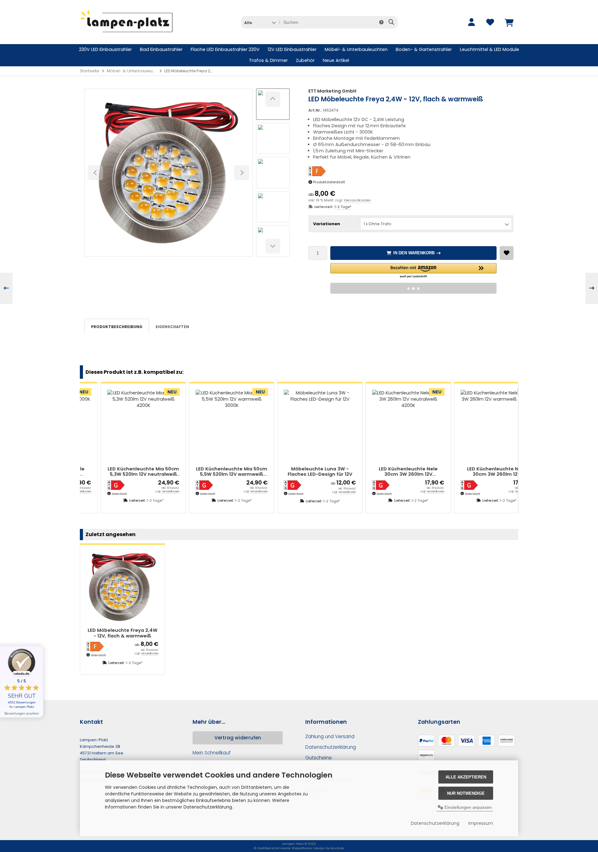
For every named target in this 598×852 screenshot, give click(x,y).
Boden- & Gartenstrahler (424, 49)
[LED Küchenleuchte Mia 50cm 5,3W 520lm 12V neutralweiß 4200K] (123, 426)
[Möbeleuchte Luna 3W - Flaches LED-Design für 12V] (299, 426)
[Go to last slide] (272, 99)
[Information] (381, 22)
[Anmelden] (471, 22)
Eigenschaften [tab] (172, 326)
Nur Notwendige (466, 793)
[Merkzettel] (490, 22)
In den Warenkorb (413, 253)
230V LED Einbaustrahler (105, 49)
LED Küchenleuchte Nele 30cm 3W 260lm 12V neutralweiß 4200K (387, 471)
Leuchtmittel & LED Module (489, 49)
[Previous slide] (90, 608)
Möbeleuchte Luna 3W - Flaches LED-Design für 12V (299, 471)
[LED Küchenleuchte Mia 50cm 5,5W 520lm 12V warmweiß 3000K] (211, 426)
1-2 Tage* (342, 206)
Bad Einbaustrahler (161, 49)
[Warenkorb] (509, 22)
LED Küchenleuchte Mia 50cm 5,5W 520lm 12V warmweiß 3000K (211, 471)
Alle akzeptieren (466, 777)
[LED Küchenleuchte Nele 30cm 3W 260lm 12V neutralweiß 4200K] (388, 426)
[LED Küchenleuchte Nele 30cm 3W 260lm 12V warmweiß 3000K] (476, 426)
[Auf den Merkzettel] (506, 253)
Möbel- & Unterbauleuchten (356, 49)
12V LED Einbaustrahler (292, 49)
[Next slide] (272, 246)
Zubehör (305, 60)
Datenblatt (98, 494)
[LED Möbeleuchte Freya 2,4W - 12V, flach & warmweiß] (122, 587)
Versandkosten (357, 200)
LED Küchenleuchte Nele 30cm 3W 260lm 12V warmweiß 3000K (475, 471)
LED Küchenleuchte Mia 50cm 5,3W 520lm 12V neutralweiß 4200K (122, 471)
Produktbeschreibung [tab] (116, 326)
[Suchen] (391, 22)
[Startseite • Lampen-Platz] (127, 35)
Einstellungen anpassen (467, 807)
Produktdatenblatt (329, 182)
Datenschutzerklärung (435, 823)
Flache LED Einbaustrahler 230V (225, 49)
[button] (260, 22)
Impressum (480, 823)
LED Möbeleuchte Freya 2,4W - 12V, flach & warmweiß (122, 633)
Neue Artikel (336, 60)
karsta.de (337, 848)
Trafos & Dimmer (268, 60)
